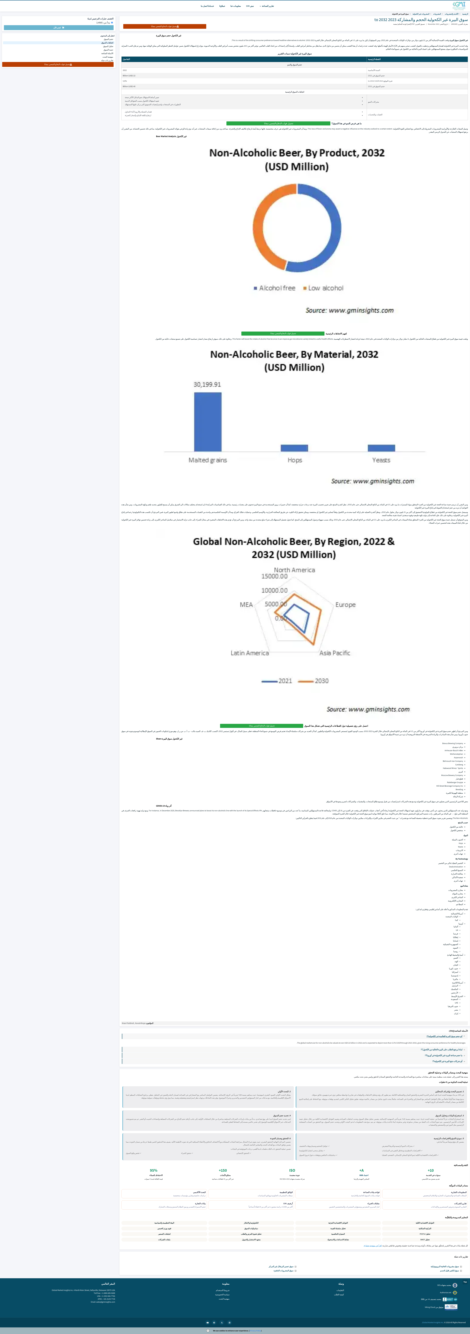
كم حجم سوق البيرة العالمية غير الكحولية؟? (444, 1036)
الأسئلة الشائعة (107, 53)
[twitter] (221, 1322)
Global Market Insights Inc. (433, 1322)
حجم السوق (108, 39)
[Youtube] (207, 1322)
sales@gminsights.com (105, 1302)
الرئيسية (465, 14)
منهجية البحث (107, 57)
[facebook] (214, 1322)
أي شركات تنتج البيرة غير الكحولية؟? (447, 1061)
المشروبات (437, 14)
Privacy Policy (255, 1330)
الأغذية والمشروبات (451, 14)
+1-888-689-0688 (108, 1293)
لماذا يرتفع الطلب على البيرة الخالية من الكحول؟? (441, 1049)
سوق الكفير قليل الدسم (449, 1270)
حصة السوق (108, 50)
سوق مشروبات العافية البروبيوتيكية (445, 1266)
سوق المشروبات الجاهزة (283, 1270)
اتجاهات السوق (107, 42)
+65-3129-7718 (109, 1299)
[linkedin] (229, 1322)
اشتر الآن (57, 27)
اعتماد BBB (363, 1175)
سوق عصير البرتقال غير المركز (281, 1266)
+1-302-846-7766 (108, 1296)
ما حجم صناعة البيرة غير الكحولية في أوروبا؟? (443, 1055)
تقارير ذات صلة (107, 60)
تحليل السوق (108, 46)
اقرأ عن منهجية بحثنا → (373, 1245)
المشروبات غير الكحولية (421, 14)
